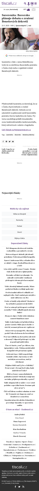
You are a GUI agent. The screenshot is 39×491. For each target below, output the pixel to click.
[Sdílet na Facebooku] (3, 141)
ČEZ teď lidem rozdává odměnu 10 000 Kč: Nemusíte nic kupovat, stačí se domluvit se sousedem (19, 394)
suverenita (9, 135)
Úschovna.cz (23, 450)
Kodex (17, 483)
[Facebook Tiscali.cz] (15, 486)
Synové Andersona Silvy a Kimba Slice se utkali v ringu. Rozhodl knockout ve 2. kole (19, 263)
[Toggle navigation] (35, 3)
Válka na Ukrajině (19, 214)
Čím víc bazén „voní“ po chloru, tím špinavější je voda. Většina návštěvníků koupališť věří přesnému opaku (19, 348)
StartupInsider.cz (19, 458)
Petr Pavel (19, 418)
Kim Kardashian (19, 429)
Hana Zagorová (19, 422)
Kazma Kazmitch (19, 425)
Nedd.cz (32, 450)
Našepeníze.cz (18, 456)
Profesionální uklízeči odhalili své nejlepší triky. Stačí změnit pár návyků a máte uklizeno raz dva (19, 295)
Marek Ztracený (19, 436)
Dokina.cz (29, 453)
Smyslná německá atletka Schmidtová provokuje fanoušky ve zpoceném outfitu (19, 402)
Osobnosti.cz (24, 447)
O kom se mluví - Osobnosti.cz (19, 409)
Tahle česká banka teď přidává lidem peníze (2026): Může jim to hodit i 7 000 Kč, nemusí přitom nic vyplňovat (19, 324)
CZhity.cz (7, 456)
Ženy (30, 442)
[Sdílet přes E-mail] (12, 141)
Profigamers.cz (28, 445)
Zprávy (18, 442)
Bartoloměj (14, 9)
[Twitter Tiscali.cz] (19, 486)
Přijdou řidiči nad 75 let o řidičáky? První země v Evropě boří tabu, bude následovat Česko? (19, 368)
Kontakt (7, 483)
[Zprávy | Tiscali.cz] (9, 3)
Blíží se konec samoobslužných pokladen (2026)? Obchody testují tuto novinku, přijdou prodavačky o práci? (19, 376)
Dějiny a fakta (20, 238)
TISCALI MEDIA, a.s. (18, 481)
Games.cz (17, 445)
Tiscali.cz (10, 442)
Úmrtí (19, 232)
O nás (13, 483)
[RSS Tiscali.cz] (23, 486)
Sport (24, 442)
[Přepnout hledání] (25, 3)
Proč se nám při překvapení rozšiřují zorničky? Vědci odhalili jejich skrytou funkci (19, 310)
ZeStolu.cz (13, 447)
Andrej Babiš (19, 415)
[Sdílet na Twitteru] (9, 141)
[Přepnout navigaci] (28, 3)
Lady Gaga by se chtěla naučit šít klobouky (8, 151)
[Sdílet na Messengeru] (6, 141)
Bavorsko (18, 135)
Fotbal (19, 226)
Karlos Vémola (19, 433)
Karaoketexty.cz (10, 450)
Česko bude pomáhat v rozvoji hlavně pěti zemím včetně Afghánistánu (29, 152)
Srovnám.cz (30, 456)
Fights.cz (19, 453)
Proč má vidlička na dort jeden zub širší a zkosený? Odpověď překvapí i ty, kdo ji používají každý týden (19, 339)
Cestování (7, 445)
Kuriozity (19, 220)
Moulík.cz (10, 453)
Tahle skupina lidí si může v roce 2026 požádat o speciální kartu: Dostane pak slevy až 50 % (19, 385)
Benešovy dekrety (28, 135)
